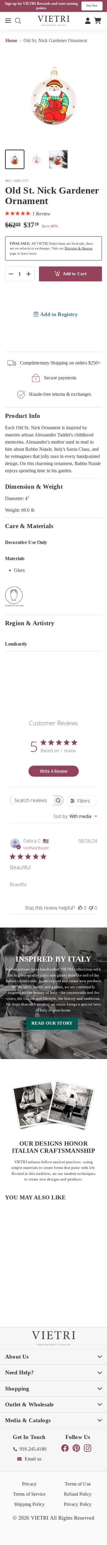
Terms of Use (78, 1483)
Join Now (92, 5)
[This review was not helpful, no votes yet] (91, 908)
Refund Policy (78, 1494)
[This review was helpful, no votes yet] (80, 908)
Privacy (29, 1483)
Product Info (22, 415)
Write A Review (53, 771)
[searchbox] (31, 800)
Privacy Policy (78, 1504)
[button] (14, 159)
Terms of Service (29, 1494)
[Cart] (97, 21)
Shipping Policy (29, 1504)
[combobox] (75, 816)
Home (12, 40)
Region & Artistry (30, 623)
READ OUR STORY (52, 1023)
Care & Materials (29, 525)
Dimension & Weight (34, 486)
